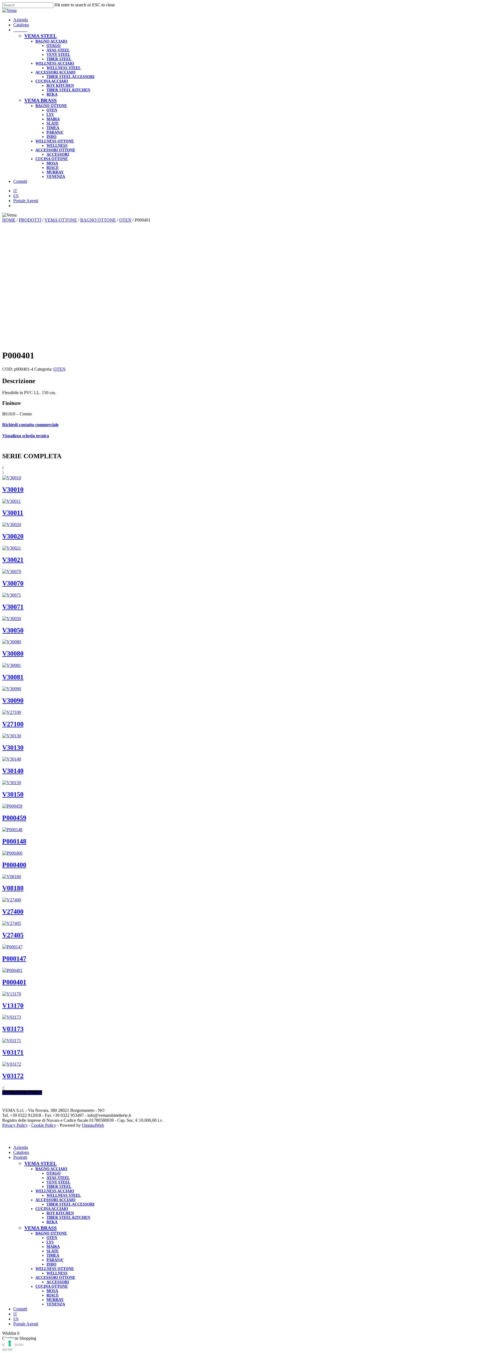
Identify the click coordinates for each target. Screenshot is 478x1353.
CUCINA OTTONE (51, 1286)
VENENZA (55, 1304)
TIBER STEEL (58, 1187)
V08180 (13, 888)
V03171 (13, 1052)
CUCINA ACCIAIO (51, 1209)
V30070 (13, 583)
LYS (50, 1242)
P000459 (14, 817)
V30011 (12, 512)
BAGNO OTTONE (98, 220)
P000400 (14, 864)
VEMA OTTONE (61, 220)
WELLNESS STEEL (63, 1195)
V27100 (13, 724)
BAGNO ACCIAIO (51, 1169)
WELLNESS (56, 1273)
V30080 (13, 653)
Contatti (20, 1309)
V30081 (13, 677)
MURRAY (55, 1300)
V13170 (13, 1005)
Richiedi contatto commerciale (30, 424)
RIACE (52, 1295)
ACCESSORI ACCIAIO (55, 1200)
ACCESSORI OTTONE (55, 1278)
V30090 (13, 700)
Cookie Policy (43, 1125)
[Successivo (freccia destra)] (10, 1350)
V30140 (13, 770)
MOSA (52, 1291)
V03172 (13, 1075)
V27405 (13, 935)
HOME (8, 220)
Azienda (20, 1147)
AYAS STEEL (58, 1178)
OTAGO (53, 1173)
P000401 (14, 982)
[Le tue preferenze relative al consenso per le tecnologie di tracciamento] (9, 1343)
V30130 (13, 747)
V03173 (13, 1028)
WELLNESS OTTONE (54, 1269)
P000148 (14, 841)
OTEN (125, 220)
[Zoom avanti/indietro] (21, 1345)
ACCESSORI (57, 1282)
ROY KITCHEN (60, 1213)
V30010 (13, 489)
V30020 (13, 536)
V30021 (13, 559)
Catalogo (21, 1152)
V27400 (13, 911)
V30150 (13, 794)
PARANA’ (55, 1260)
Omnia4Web (93, 1125)
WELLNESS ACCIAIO (54, 1191)
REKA (52, 1222)
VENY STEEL (58, 1182)
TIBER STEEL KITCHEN (68, 1218)
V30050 (13, 630)
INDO (51, 1264)
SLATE (52, 1251)
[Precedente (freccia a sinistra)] (4, 1350)
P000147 (14, 958)
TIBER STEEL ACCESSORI (70, 1204)
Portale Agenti (25, 1323)
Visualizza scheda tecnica (25, 435)
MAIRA (53, 1247)
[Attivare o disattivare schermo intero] (15, 1345)
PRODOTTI (30, 220)
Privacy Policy (15, 1125)
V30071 (13, 606)
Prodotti (20, 1157)
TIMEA (52, 1255)
